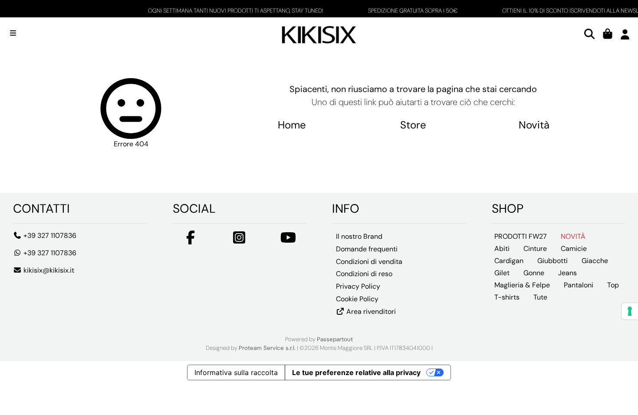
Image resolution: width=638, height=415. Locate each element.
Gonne (533, 272)
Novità (534, 125)
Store (413, 125)
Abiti (502, 248)
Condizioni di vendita (369, 261)
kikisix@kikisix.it (48, 270)
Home (292, 125)
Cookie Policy (357, 298)
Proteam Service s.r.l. (267, 348)
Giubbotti (552, 260)
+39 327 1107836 (49, 235)
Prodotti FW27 (520, 236)
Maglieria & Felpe (522, 285)
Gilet (502, 272)
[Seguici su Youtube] (288, 240)
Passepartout (335, 339)
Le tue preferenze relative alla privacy (356, 372)
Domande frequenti (367, 249)
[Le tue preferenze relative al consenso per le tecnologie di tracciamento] (630, 311)
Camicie (574, 248)
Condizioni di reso (364, 273)
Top (613, 285)
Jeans (567, 272)
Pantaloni (578, 285)
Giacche (595, 260)
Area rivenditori (370, 311)
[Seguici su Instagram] (239, 240)
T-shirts (507, 297)
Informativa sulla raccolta (236, 372)
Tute (540, 297)
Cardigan (508, 260)
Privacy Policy (358, 286)
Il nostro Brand (359, 236)
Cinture (535, 248)
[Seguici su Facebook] (190, 240)
